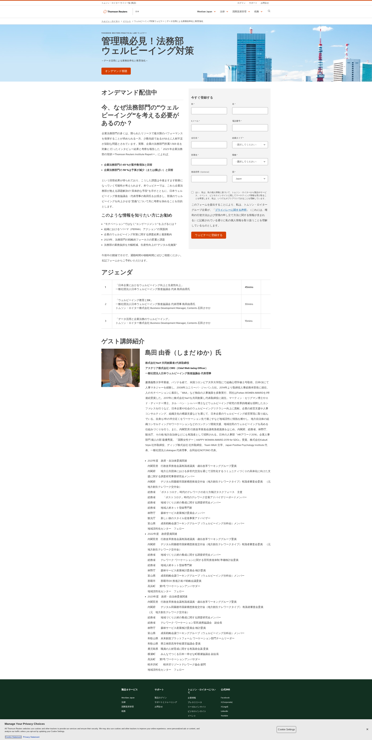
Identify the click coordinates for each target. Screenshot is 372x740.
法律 (123, 702)
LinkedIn (224, 711)
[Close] (367, 729)
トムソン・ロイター (110, 21)
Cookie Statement (13, 737)
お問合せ (159, 706)
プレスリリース (195, 702)
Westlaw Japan (128, 697)
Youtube (224, 715)
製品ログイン (161, 697)
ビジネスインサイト (197, 711)
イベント (127, 21)
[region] (186, 729)
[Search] (269, 11)
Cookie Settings (286, 729)
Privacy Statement (30, 737)
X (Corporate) (227, 702)
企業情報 (192, 698)
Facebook (225, 697)
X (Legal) (224, 706)
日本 (137, 11)
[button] (206, 11)
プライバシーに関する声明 (230, 209)
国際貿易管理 (127, 706)
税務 (123, 711)
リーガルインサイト (197, 707)
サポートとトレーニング (166, 702)
